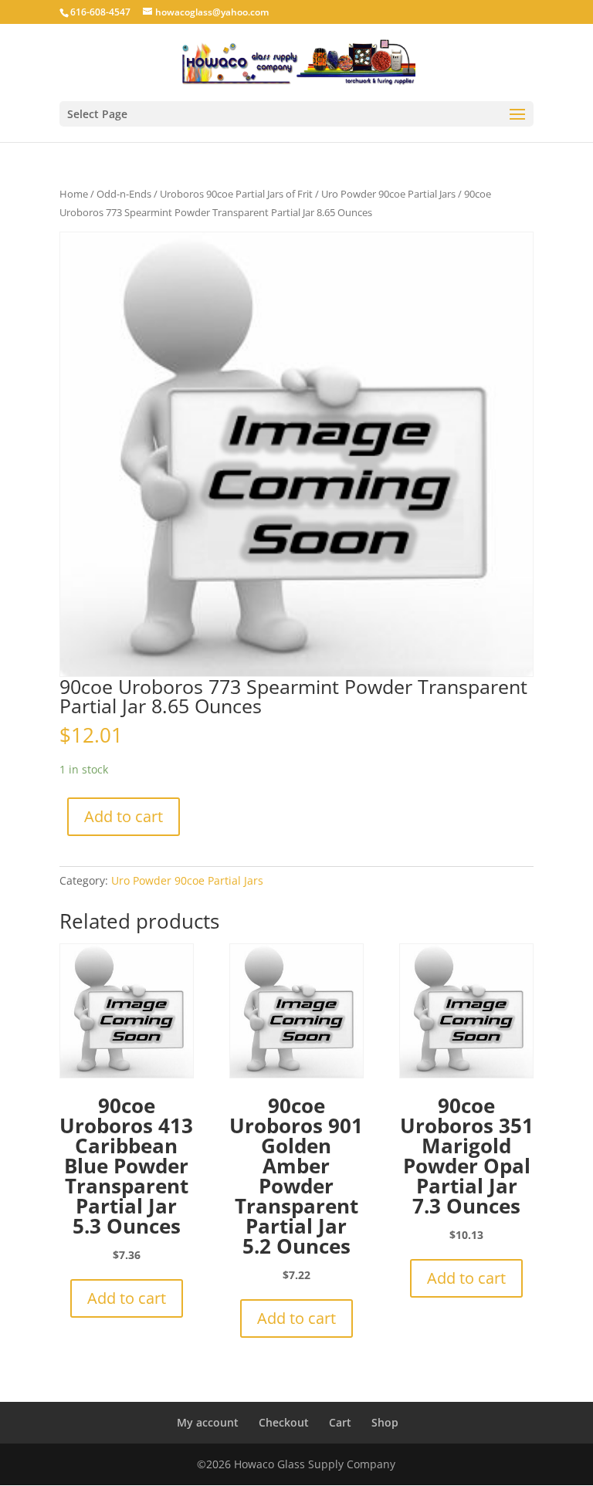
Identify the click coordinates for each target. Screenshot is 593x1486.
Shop (384, 1422)
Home (73, 194)
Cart (340, 1422)
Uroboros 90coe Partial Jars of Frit (236, 194)
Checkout (284, 1422)
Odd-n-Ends (124, 194)
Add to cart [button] (126, 1298)
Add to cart (123, 816)
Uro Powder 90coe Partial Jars (388, 194)
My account (208, 1422)
